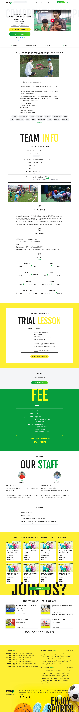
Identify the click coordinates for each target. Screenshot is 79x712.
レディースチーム (44, 697)
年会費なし (49, 133)
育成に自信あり (47, 130)
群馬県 (33, 669)
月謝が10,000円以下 (41, 133)
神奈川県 (17, 669)
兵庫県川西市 (22, 637)
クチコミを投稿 (20, 34)
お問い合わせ (67, 707)
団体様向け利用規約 (64, 705)
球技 (42, 668)
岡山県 (13, 677)
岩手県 (20, 667)
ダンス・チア (43, 670)
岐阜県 (13, 673)
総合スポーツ (35, 165)
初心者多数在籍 (39, 130)
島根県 (23, 677)
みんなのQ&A (47, 2)
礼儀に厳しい (67, 687)
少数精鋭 (65, 130)
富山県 (23, 671)
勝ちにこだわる (44, 687)
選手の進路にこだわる (55, 692)
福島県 (32, 667)
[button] (38, 92)
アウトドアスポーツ (67, 673)
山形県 (29, 667)
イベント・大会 (39, 2)
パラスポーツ (55, 678)
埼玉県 (20, 669)
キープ (54, 2)
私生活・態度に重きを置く (59, 687)
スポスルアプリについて (31, 707)
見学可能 (33, 133)
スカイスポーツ (59, 673)
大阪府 (13, 675)
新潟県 (20, 671)
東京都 (13, 669)
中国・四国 (9, 677)
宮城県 (23, 667)
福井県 (29, 671)
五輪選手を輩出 (58, 690)
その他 (60, 678)
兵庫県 (37, 176)
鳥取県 (20, 677)
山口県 (26, 677)
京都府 (20, 675)
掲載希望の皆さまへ (22, 707)
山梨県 (13, 671)
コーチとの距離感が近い (57, 130)
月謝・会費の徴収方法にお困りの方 (42, 707)
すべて (69, 665)
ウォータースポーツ (59, 668)
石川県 (26, 671)
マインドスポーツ (67, 675)
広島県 (17, 677)
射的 (53, 668)
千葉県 (23, 669)
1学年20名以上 (53, 685)
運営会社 (71, 705)
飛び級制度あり (44, 690)
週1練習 (12, 133)
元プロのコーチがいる (45, 685)
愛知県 (20, 673)
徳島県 (32, 677)
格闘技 (49, 668)
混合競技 (62, 670)
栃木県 (30, 669)
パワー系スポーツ (53, 673)
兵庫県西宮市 (21, 21)
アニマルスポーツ (52, 675)
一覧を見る (38, 603)
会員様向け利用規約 (56, 705)
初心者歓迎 (32, 130)
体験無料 (27, 133)
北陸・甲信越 (8, 671)
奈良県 (26, 675)
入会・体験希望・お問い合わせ (20, 29)
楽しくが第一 (14, 130)
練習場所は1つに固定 (19, 133)
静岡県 (17, 673)
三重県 (23, 673)
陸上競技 (65, 668)
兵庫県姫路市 (58, 637)
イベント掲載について (53, 707)
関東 (10, 669)
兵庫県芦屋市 (58, 624)
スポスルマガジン (61, 707)
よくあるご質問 (40, 705)
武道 (46, 668)
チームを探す (21, 705)
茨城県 (27, 669)
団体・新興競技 (68, 670)
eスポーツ (43, 678)
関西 (17, 21)
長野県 (17, 671)
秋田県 (26, 667)
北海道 (13, 667)
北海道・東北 (8, 667)
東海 (10, 673)
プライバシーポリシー (48, 705)
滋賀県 (23, 675)
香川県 (29, 677)
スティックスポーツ (60, 675)
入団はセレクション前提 (45, 692)
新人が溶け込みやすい (64, 692)
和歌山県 (29, 675)
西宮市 (41, 176)
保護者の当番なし (65, 133)
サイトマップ (21, 708)
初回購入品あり (56, 133)
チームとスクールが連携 (66, 685)
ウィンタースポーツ (45, 673)
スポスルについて (34, 705)
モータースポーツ (44, 675)
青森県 (17, 667)
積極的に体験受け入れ (23, 130)
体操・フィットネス (50, 670)
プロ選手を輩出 (51, 690)
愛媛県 (35, 677)
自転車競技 (57, 670)
